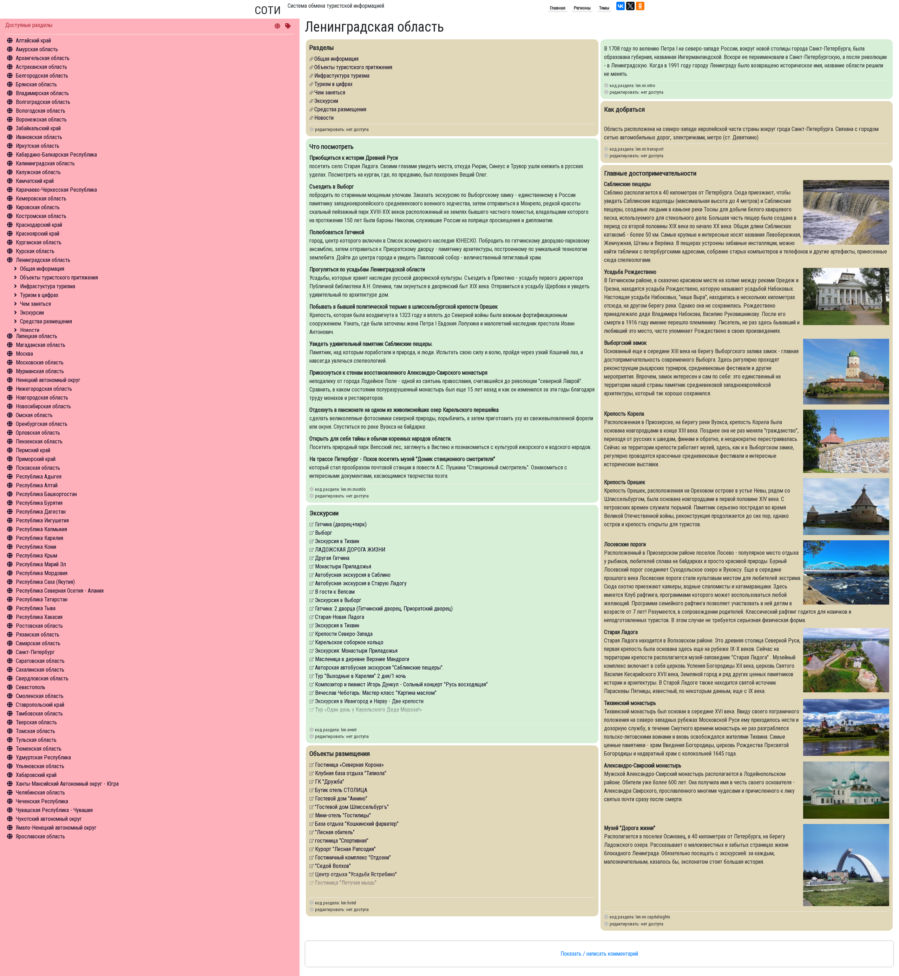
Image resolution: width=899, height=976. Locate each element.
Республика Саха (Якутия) (45, 582)
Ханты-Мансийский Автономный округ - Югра (67, 783)
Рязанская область (37, 634)
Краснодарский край (39, 225)
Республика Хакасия (39, 617)
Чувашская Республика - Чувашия (54, 810)
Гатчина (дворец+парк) (341, 524)
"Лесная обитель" (335, 832)
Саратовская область (40, 661)
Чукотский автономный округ (49, 819)
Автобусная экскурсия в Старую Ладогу (361, 583)
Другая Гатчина (332, 558)
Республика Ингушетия (42, 520)
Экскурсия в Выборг (338, 600)
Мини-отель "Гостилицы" (343, 815)
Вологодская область (40, 110)
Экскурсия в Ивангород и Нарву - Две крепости (369, 701)
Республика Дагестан (41, 511)
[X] (630, 6)
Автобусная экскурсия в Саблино (353, 575)
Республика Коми (36, 546)
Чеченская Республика (42, 801)
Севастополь (30, 687)
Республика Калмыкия (41, 529)
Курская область (35, 251)
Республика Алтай (37, 485)
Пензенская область (39, 441)
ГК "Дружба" (329, 781)
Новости (29, 330)
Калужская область (38, 172)
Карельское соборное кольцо (349, 642)
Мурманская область (40, 371)
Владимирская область (42, 93)
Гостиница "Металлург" (341, 891)
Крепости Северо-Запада (344, 634)
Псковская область (38, 467)
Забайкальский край (38, 128)
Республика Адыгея (38, 476)
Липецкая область (36, 336)
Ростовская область (39, 625)
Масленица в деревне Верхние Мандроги (362, 659)
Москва (24, 353)
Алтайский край (33, 40)
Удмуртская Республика (43, 757)
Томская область (35, 731)
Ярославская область (40, 836)
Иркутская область (37, 146)
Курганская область (38, 242)
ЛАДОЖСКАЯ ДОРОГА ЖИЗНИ (350, 549)
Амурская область (37, 49)
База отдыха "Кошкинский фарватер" (357, 823)
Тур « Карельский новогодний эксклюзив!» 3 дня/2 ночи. (379, 718)
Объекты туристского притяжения (59, 277)
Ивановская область (39, 137)
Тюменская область (38, 748)
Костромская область (41, 216)
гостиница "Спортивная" (341, 840)
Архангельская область (43, 58)
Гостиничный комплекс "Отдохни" (353, 857)
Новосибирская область (43, 406)
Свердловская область (42, 678)
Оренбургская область (41, 424)
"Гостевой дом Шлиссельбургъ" (352, 807)
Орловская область (38, 432)
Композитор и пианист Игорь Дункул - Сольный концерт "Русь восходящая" (401, 684)
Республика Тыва (35, 608)
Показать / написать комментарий (599, 953)
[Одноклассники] (640, 6)
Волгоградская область (43, 102)
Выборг (323, 532)
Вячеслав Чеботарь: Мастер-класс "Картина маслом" (376, 693)
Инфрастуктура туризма (47, 286)
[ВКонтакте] (620, 6)
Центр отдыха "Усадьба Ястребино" (356, 874)
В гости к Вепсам (335, 591)
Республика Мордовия (41, 573)
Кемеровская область (41, 198)
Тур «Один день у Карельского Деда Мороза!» (368, 709)
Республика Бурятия (39, 503)
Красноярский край (37, 233)
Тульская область (36, 740)
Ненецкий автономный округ (48, 380)
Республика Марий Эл (41, 564)
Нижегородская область (44, 388)
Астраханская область (41, 67)
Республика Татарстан (41, 599)
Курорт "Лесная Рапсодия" (345, 849)
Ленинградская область (43, 260)
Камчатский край (35, 181)
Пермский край (33, 450)
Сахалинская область (40, 669)
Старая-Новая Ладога (339, 617)
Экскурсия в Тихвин (337, 541)
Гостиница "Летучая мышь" (345, 882)
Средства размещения (46, 321)
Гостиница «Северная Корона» (349, 764)
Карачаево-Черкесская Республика (56, 189)
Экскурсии (32, 312)
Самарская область (38, 643)
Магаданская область (40, 345)
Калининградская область (45, 163)
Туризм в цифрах (39, 295)
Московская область (40, 362)
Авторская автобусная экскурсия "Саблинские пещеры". (379, 667)
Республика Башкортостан (46, 494)
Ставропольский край (40, 704)
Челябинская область (40, 792)
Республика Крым (36, 555)
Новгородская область (42, 397)
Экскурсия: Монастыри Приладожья (356, 650)
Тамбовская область (39, 713)
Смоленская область (40, 696)
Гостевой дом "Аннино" (341, 798)
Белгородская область (42, 75)
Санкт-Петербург (35, 652)
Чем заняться (35, 304)
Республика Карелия (39, 538)
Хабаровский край (36, 775)
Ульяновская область (40, 766)
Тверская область (36, 722)
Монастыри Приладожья (343, 566)
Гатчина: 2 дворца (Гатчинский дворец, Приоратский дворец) (384, 608)
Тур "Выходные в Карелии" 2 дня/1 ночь (360, 676)
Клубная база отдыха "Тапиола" (350, 773)
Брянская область (36, 84)
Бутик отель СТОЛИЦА (341, 790)
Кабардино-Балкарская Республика (56, 154)
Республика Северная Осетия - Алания (60, 590)
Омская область (34, 415)
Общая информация (42, 268)
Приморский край (35, 459)
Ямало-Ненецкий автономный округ (56, 827)
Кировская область (38, 207)
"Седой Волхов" (333, 866)
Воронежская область (41, 119)
